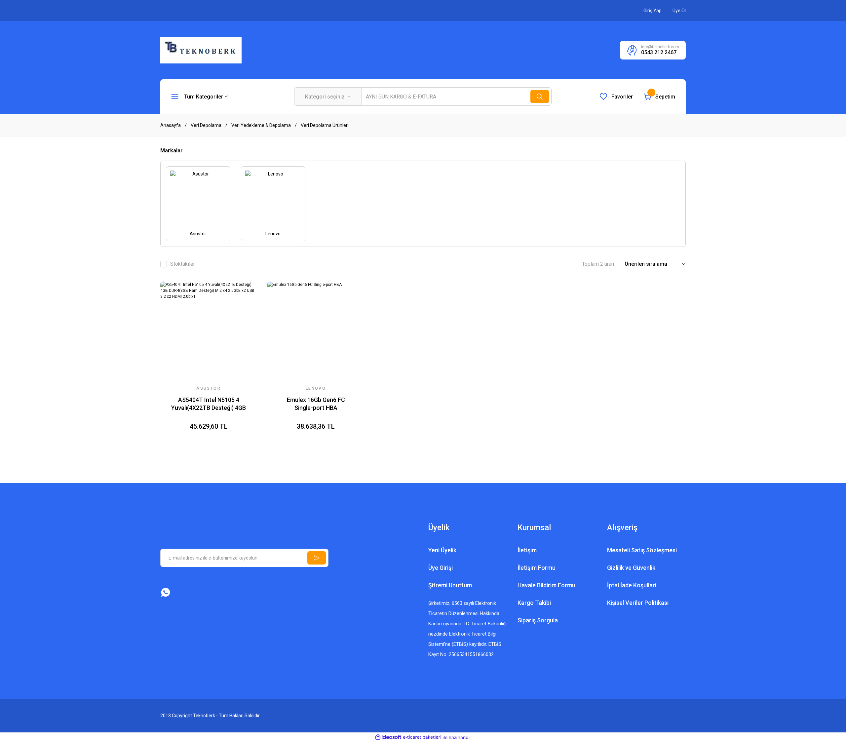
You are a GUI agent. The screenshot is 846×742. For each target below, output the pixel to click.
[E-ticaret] (422, 737)
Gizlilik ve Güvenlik (631, 567)
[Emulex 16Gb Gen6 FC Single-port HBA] (315, 330)
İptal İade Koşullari (631, 585)
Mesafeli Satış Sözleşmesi (642, 550)
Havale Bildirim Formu (546, 585)
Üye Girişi (440, 567)
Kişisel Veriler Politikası (638, 602)
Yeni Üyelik (442, 550)
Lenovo (316, 388)
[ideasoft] (388, 737)
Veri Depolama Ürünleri (325, 125)
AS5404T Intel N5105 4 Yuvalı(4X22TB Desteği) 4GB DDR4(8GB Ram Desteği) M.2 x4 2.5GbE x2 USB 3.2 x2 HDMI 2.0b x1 (208, 404)
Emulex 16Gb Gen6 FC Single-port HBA (316, 403)
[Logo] (201, 50)
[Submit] (316, 558)
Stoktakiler (182, 264)
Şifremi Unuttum (450, 585)
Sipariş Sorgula (538, 620)
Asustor (208, 388)
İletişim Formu (537, 567)
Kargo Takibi (534, 602)
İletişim (527, 550)
